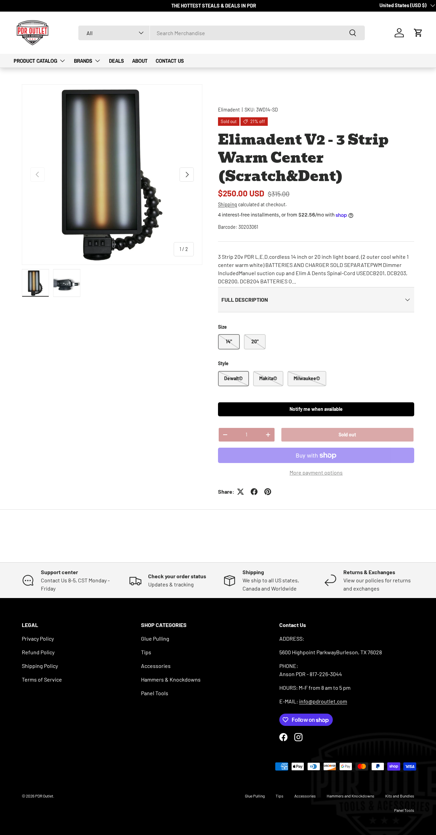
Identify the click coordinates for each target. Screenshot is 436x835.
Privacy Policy (38, 638)
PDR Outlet (44, 795)
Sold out (347, 434)
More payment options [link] (316, 472)
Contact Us (170, 60)
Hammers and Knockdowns (350, 795)
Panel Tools (154, 693)
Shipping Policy (40, 665)
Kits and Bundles (399, 795)
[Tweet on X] (240, 491)
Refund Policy (38, 652)
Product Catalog (35, 60)
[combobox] (221, 33)
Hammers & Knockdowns (171, 679)
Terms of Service (42, 679)
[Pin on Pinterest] (268, 491)
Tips (146, 652)
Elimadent (229, 110)
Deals (116, 60)
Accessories (156, 665)
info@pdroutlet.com (323, 701)
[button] (418, 32)
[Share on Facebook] (254, 491)
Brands (83, 60)
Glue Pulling (155, 638)
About (139, 60)
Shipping (227, 204)
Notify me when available (316, 409)
